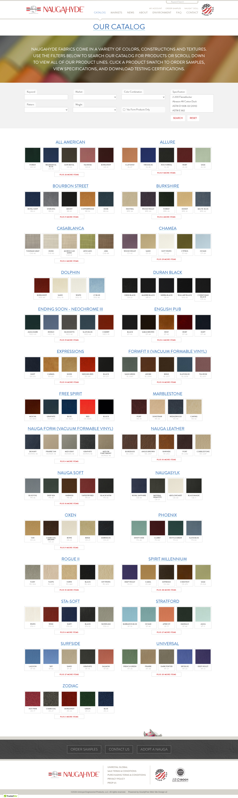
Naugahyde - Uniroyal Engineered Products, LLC (55, 9)
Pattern (30, 104)
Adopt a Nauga (154, 749)
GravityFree (144, 792)
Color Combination (133, 92)
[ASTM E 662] (192, 110)
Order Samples (173, 8)
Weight (78, 104)
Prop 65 (112, 782)
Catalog (100, 13)
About (143, 13)
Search (178, 118)
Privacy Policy (116, 778)
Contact (192, 13)
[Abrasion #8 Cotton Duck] (192, 101)
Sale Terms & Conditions (122, 771)
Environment (162, 13)
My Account (155, 8)
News (130, 13)
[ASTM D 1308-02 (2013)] (192, 106)
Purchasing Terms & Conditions (127, 775)
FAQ (178, 13)
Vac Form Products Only (138, 109)
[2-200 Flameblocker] (192, 97)
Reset (193, 118)
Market (78, 92)
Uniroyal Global (118, 767)
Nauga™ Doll (191, 8)
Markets (116, 13)
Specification (179, 92)
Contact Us (119, 749)
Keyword (31, 92)
